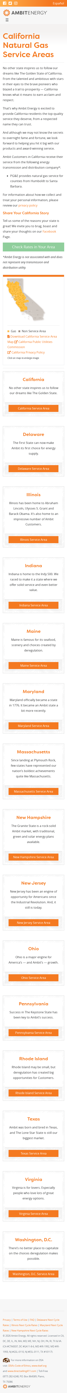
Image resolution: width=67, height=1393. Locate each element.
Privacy (7, 1319)
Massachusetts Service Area (33, 791)
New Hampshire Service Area (33, 857)
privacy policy (27, 205)
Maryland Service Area (33, 726)
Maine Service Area (33, 666)
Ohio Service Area (33, 978)
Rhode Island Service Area (33, 1093)
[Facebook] (4, 3)
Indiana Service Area (33, 605)
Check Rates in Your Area (33, 246)
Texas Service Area (34, 1153)
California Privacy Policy (28, 352)
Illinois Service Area (33, 540)
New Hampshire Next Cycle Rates (29, 1330)
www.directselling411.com (22, 1371)
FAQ (32, 1319)
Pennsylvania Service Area (33, 1033)
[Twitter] (10, 3)
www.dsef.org (39, 1365)
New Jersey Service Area (33, 923)
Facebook (49, 231)
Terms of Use (20, 1319)
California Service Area (33, 408)
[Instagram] (15, 3)
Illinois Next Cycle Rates (24, 1325)
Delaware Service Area (33, 469)
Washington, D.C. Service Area (33, 1274)
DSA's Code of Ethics (19, 1365)
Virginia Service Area (33, 1214)
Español (58, 3)
